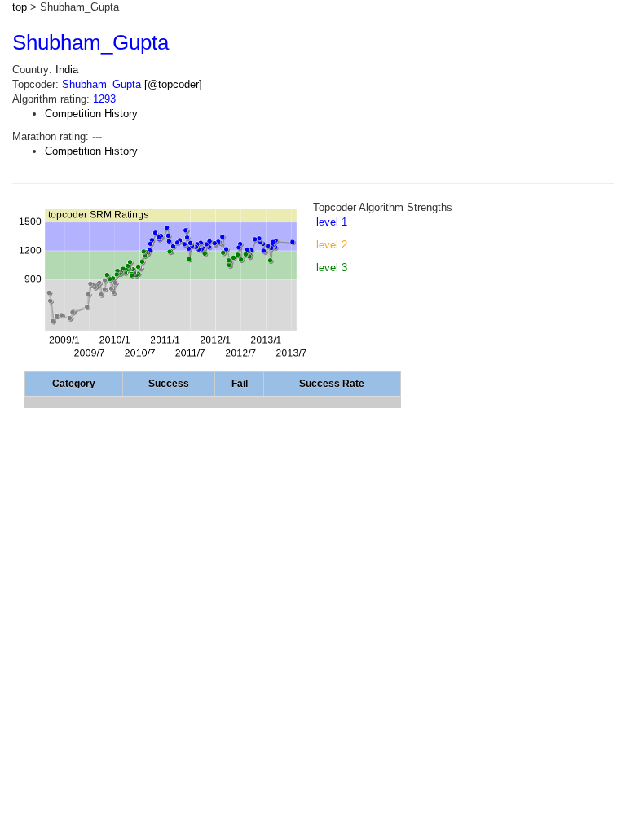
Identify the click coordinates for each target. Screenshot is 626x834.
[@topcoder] (173, 84)
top (19, 7)
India (66, 70)
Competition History (91, 114)
